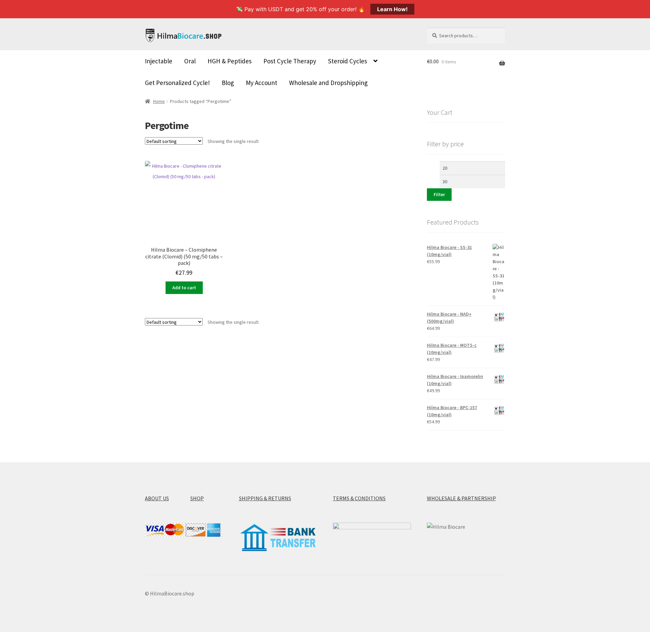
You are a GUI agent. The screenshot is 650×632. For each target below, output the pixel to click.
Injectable (158, 61)
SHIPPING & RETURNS (265, 498)
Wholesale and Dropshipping (328, 83)
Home (159, 101)
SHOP (197, 498)
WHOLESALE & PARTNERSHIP (461, 498)
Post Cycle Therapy (289, 61)
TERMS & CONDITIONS (359, 498)
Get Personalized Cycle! (177, 83)
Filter (439, 194)
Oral (190, 61)
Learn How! (392, 9)
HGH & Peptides (230, 61)
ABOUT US (157, 498)
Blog (228, 83)
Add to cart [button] (184, 288)
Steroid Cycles (347, 61)
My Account (261, 83)
